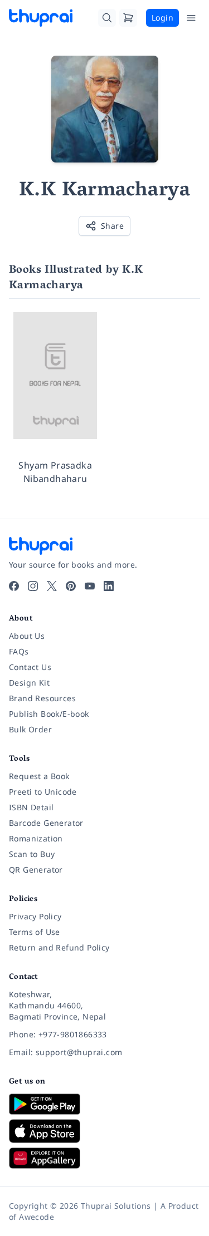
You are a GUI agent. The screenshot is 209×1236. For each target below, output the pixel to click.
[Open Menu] (191, 18)
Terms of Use (34, 932)
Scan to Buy (32, 854)
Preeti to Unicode (43, 791)
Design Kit (29, 682)
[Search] (107, 18)
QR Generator (36, 869)
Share (112, 225)
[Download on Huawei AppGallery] (104, 1158)
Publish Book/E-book (49, 713)
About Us (27, 636)
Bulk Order (30, 729)
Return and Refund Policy (59, 947)
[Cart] (128, 18)
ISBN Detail (31, 807)
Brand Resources (42, 698)
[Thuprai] (40, 18)
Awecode (36, 1217)
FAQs (19, 651)
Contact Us (30, 667)
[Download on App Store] (104, 1131)
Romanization (36, 838)
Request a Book (39, 776)
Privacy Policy (35, 916)
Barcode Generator (46, 823)
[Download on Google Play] (104, 1104)
